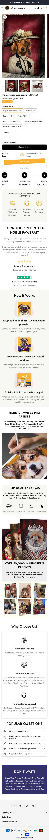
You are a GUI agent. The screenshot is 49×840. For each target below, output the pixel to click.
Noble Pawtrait (27, 838)
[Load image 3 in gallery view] (37, 86)
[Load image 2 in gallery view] (24, 86)
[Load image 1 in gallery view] (11, 86)
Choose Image (24, 147)
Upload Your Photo (9, 142)
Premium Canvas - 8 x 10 (11, 121)
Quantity (6, 132)
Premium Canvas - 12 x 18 (33, 121)
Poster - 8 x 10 (31, 111)
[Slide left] (2, 86)
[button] (35, 8)
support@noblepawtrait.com (32, 789)
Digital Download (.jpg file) (12, 111)
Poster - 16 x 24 (23, 116)
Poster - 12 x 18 (8, 116)
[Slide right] (46, 86)
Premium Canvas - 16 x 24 (12, 127)
